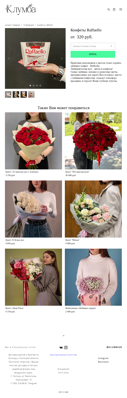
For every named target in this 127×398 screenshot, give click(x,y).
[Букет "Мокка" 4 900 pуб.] (93, 209)
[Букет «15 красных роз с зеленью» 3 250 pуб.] (33, 140)
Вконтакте (103, 361)
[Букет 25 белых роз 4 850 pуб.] (33, 209)
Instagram (103, 358)
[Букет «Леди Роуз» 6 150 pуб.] (33, 277)
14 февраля (28, 25)
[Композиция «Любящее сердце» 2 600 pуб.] (93, 277)
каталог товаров (12, 25)
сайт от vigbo (63, 392)
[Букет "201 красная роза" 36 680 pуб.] (93, 140)
